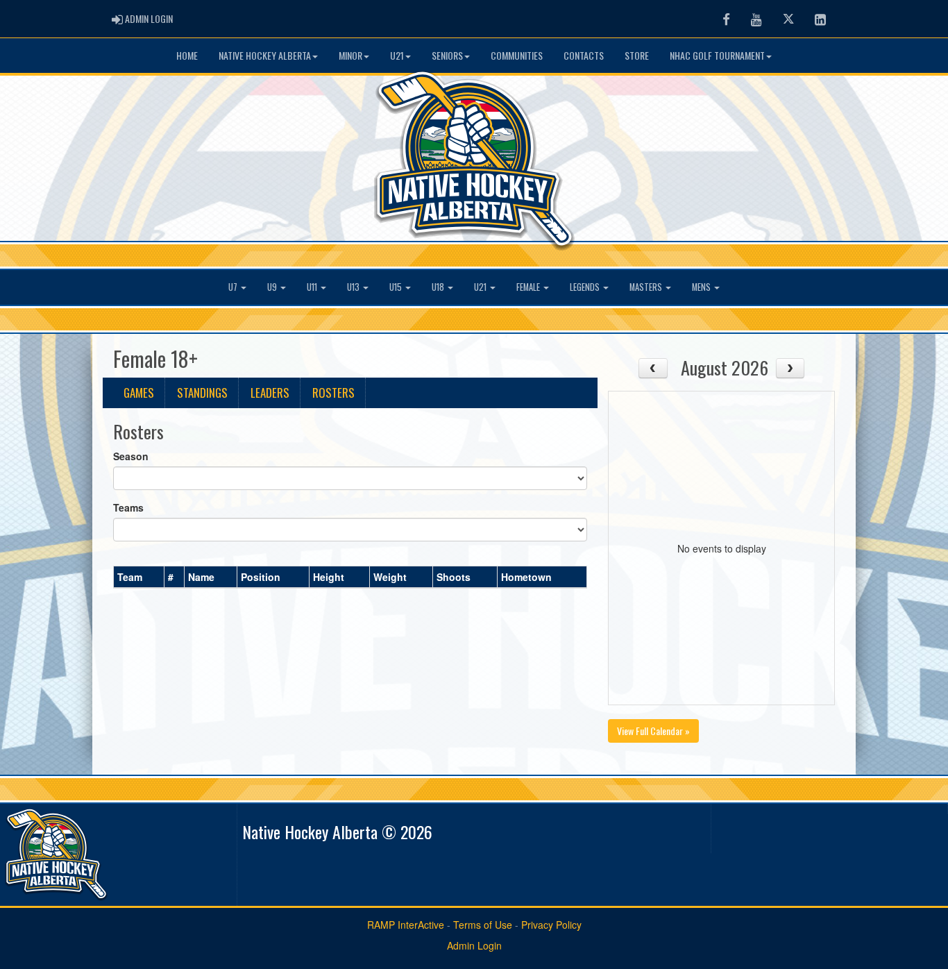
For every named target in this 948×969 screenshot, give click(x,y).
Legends (586, 287)
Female (529, 287)
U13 (354, 287)
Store (637, 55)
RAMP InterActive (405, 925)
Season (131, 456)
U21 (397, 55)
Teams (128, 507)
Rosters (333, 392)
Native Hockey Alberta (265, 55)
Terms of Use (482, 925)
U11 (313, 287)
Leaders (270, 392)
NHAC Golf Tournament (717, 55)
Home (187, 55)
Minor (350, 55)
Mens (702, 287)
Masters (646, 287)
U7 (233, 287)
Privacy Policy (551, 925)
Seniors (447, 55)
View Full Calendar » (653, 730)
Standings (202, 392)
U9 (273, 287)
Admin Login (474, 945)
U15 (396, 287)
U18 (439, 287)
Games (139, 392)
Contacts (584, 55)
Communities (517, 55)
